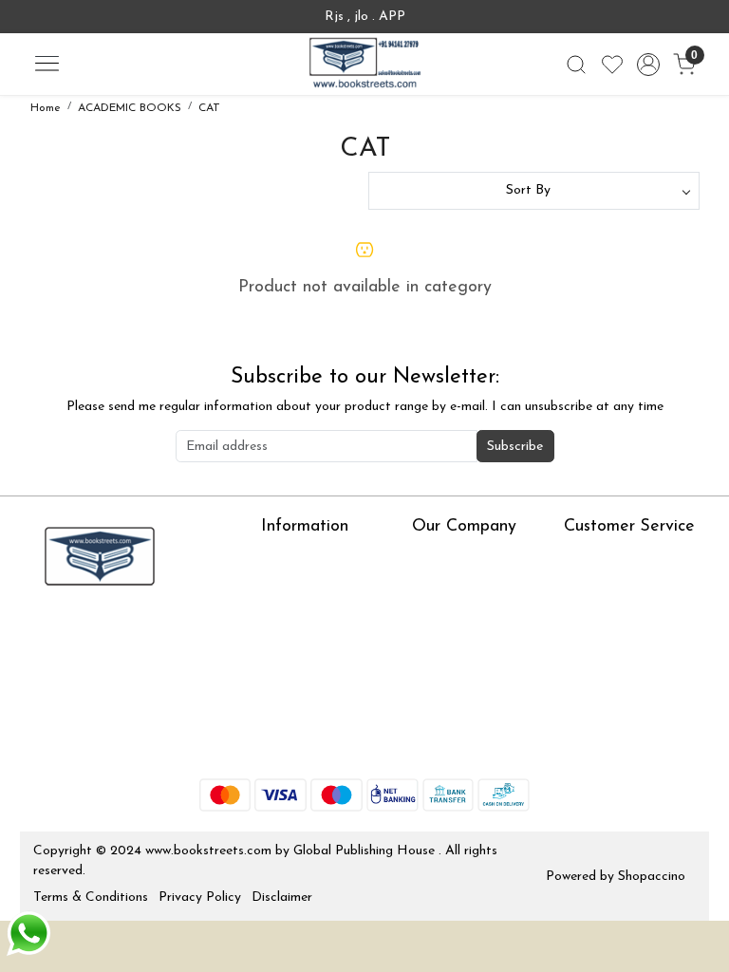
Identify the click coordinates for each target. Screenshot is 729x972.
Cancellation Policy (620, 641)
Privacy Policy (200, 897)
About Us (289, 558)
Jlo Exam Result (308, 689)
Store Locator (303, 745)
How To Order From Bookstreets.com (321, 651)
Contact (588, 558)
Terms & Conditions (90, 897)
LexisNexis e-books (318, 613)
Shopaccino (651, 876)
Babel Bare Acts (309, 716)
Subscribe (515, 446)
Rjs (573, 585)
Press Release (452, 558)
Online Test (294, 585)
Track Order (600, 669)
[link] (576, 64)
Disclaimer (282, 897)
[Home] (364, 64)
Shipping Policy (608, 613)
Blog (425, 585)
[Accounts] (648, 64)
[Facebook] (46, 634)
